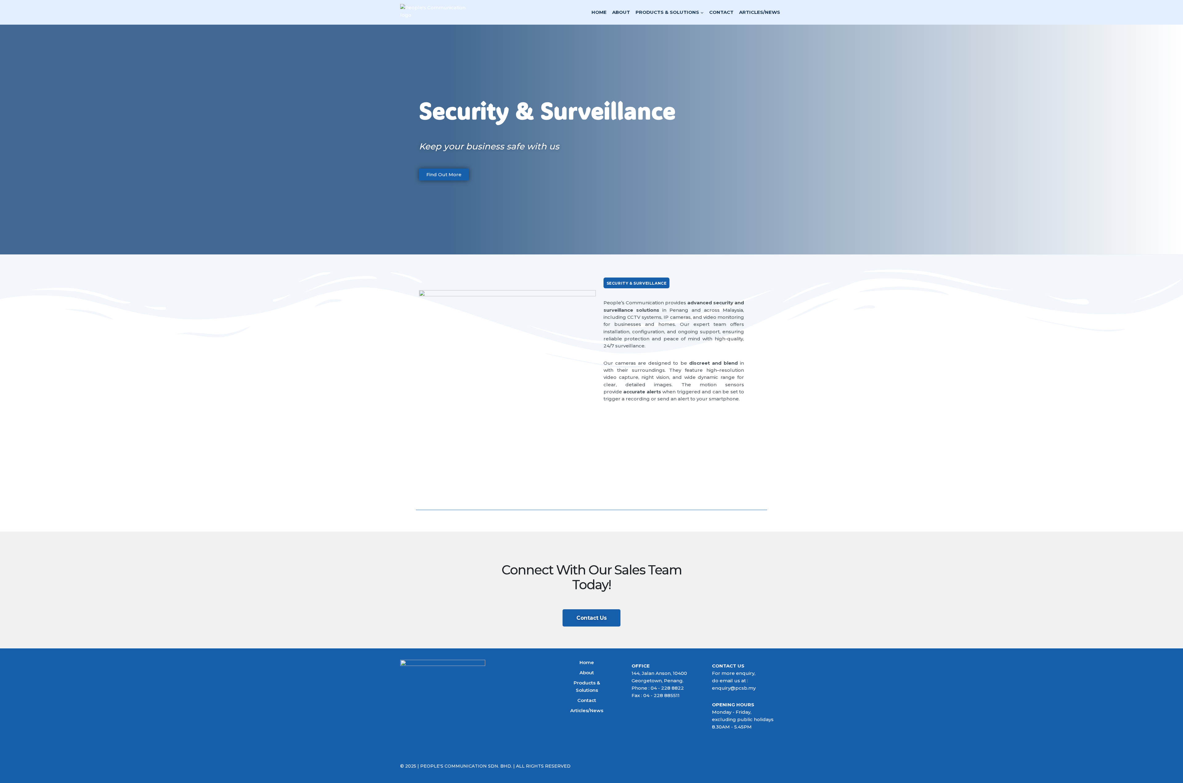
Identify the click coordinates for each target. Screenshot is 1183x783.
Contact (721, 12)
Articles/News (759, 12)
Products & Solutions (587, 686)
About (621, 12)
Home (599, 12)
